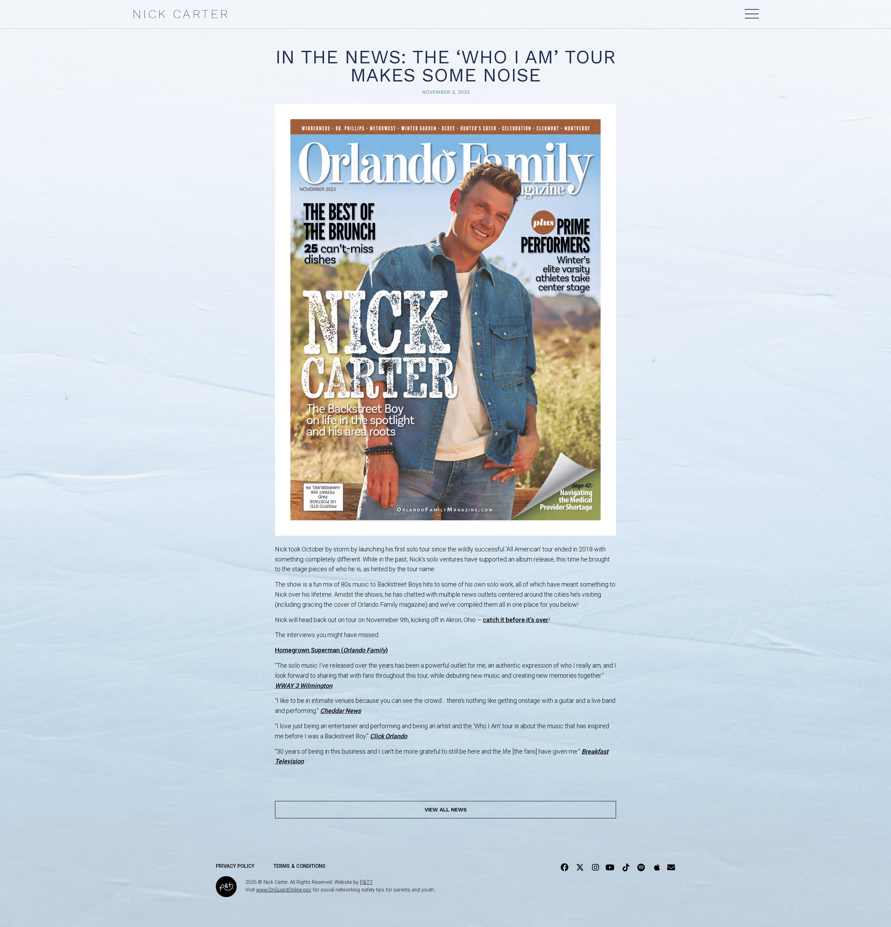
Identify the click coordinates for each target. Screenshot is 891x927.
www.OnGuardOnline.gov (283, 890)
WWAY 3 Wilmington (303, 685)
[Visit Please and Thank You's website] (226, 892)
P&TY (366, 882)
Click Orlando (388, 736)
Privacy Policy (235, 866)
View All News (446, 810)
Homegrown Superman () (331, 650)
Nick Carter (180, 14)
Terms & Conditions (299, 866)
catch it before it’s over (516, 619)
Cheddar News (340, 710)
